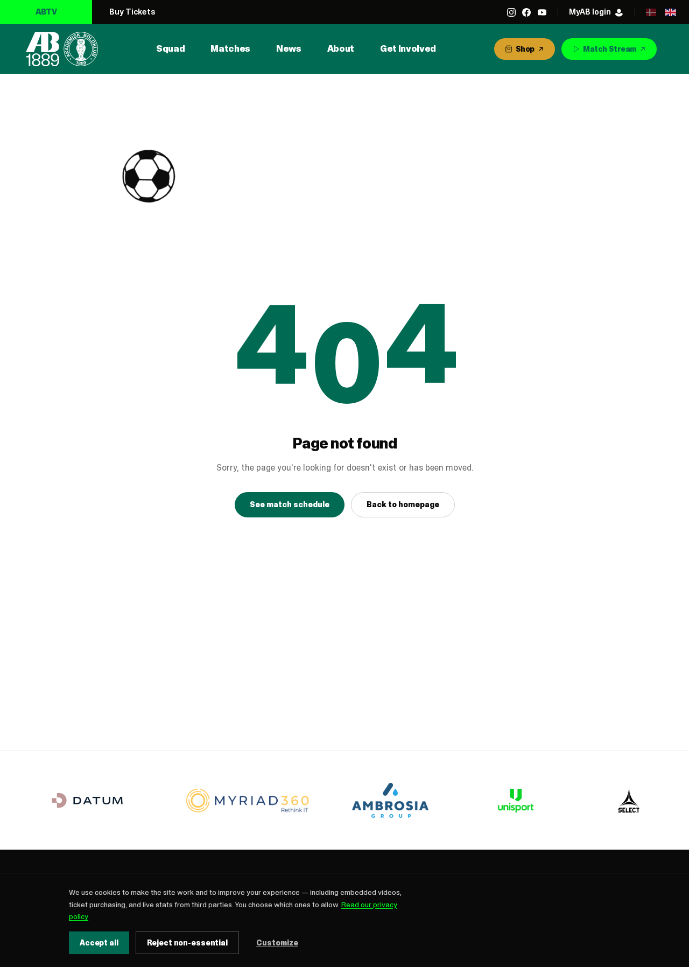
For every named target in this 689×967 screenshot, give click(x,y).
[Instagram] (511, 12)
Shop (525, 49)
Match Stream (609, 49)
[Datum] (87, 800)
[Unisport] (514, 801)
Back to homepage (403, 504)
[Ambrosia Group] (390, 800)
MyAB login (590, 11)
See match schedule (289, 504)
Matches (230, 48)
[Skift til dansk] (651, 12)
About (340, 48)
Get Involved (408, 48)
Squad (170, 48)
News (288, 48)
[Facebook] (526, 12)
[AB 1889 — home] (62, 49)
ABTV (46, 11)
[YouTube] (542, 12)
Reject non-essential (187, 943)
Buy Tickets (132, 11)
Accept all (99, 943)
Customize (277, 943)
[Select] (629, 801)
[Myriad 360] (248, 800)
